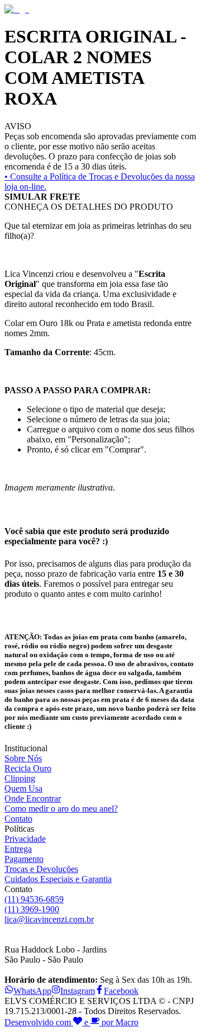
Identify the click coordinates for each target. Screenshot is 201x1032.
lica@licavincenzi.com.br (49, 919)
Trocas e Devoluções (41, 869)
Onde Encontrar (32, 798)
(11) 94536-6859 (34, 899)
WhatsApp (32, 991)
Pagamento (24, 859)
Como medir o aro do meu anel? (61, 808)
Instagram (77, 991)
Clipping (19, 778)
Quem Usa (23, 788)
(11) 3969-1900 (31, 909)
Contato (18, 818)
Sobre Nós (23, 758)
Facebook (121, 991)
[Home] (16, 9)
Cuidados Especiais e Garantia (58, 879)
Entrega (18, 849)
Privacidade (25, 838)
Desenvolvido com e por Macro (71, 1022)
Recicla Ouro (27, 768)
